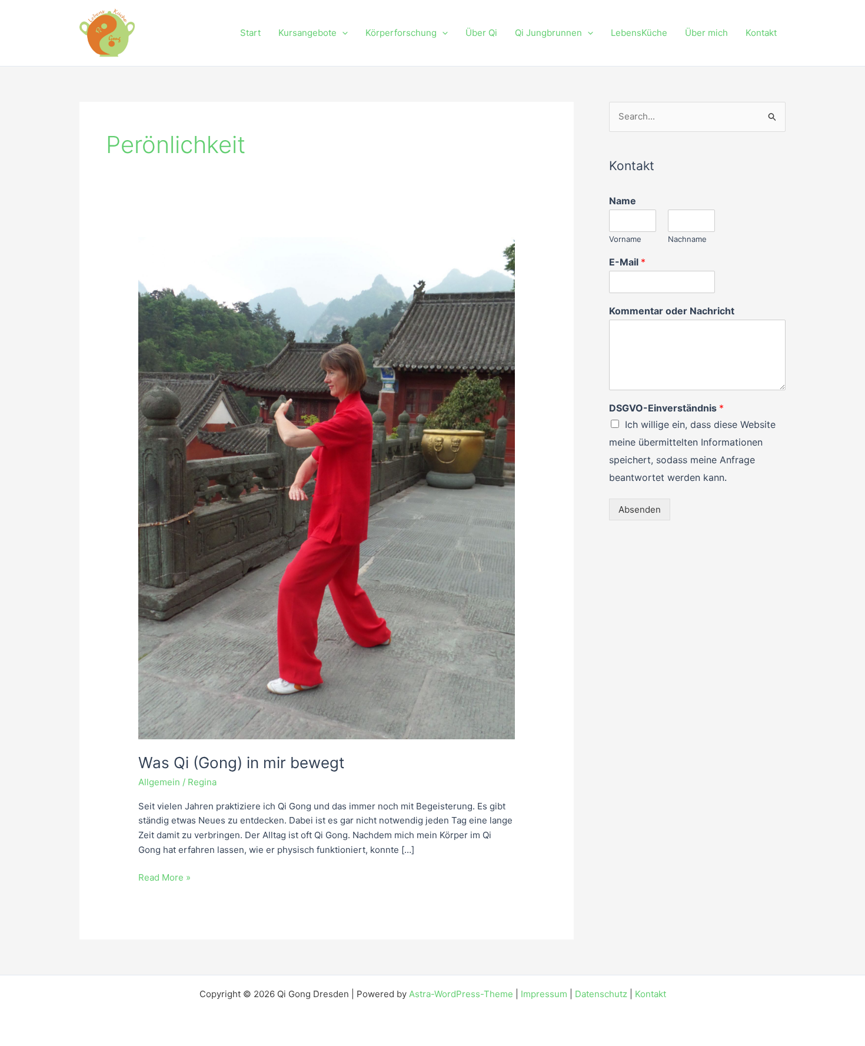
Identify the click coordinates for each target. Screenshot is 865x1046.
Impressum (544, 993)
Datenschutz (601, 993)
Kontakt (761, 32)
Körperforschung (401, 32)
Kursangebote (307, 32)
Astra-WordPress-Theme (461, 993)
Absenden (639, 509)
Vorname (625, 239)
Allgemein (159, 782)
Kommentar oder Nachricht (671, 311)
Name (622, 201)
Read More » (164, 877)
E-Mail (627, 262)
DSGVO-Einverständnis (666, 408)
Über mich (706, 32)
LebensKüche (639, 32)
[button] (342, 33)
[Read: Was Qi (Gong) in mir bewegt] (326, 487)
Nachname (687, 239)
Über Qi (481, 32)
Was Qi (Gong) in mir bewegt (241, 762)
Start (250, 32)
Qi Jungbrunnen (548, 32)
